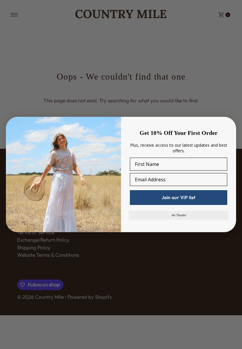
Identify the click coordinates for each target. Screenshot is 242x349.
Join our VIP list (179, 197)
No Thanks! (178, 215)
